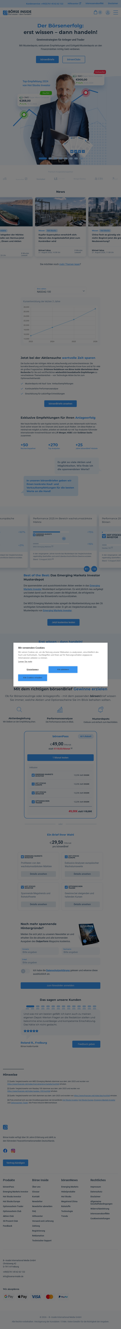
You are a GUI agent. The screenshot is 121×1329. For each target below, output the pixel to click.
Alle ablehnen (63, 670)
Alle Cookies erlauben (32, 678)
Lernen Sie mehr (25, 661)
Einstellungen (33, 670)
